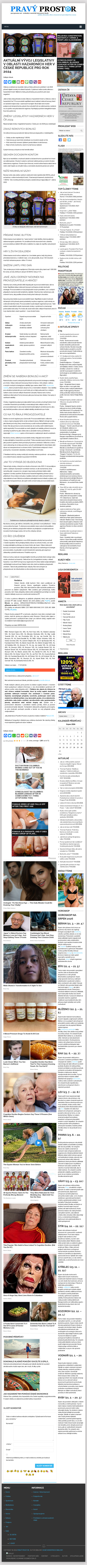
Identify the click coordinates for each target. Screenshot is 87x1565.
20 (70, 744)
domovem (76, 1079)
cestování (72, 1029)
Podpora (8, 1522)
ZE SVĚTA (13, 1535)
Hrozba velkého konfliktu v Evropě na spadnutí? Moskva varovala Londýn (71, 783)
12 (67, 740)
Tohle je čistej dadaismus (68, 235)
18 (63, 744)
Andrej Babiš (67, 625)
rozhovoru (64, 1029)
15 (78, 740)
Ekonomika (9, 1509)
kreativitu (77, 932)
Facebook (60, 140)
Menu (6, 26)
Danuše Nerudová (69, 617)
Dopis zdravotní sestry (67, 216)
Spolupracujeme (38, 1514)
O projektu (36, 1505)
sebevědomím (78, 953)
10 (60, 740)
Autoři (35, 1509)
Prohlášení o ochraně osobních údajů (21, 1558)
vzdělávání (66, 1287)
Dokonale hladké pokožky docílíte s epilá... (26, 1361)
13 (70, 740)
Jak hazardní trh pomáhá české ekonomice (25, 1394)
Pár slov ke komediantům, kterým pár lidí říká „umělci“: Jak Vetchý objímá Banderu (71, 202)
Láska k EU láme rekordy (68, 803)
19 (67, 744)
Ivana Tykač (67, 628)
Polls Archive (64, 649)
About (6, 577)
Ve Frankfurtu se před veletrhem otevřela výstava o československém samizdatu (71, 463)
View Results (70, 645)
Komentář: (10, 1423)
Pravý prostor (23, 1550)
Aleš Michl (66, 631)
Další (7, 1531)
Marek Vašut (67, 623)
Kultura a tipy (39, 55)
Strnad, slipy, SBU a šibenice (69, 242)
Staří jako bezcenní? (66, 862)
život (62, 1109)
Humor (8, 1514)
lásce (71, 987)
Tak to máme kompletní (68, 788)
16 (81, 740)
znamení (75, 1062)
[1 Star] (15, 741)
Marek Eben (67, 634)
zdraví (68, 959)
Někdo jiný (66, 637)
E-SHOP (12, 1543)
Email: (8, 1450)
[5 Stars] (24, 741)
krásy (67, 1187)
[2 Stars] (17, 741)
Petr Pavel (66, 614)
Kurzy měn (72, 563)
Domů (8, 1492)
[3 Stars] (19, 741)
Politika (8, 1496)
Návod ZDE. (50, 716)
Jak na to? (35, 676)
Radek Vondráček (69, 611)
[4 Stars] (22, 741)
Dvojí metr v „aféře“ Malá (68, 211)
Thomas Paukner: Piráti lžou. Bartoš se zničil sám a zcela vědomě (69, 832)
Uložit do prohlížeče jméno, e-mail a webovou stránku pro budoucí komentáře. (28, 1459)
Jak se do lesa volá (66, 827)
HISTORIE (13, 1539)
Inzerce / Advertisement (41, 1492)
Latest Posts (15, 577)
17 (60, 744)
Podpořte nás (37, 1496)
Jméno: (9, 1444)
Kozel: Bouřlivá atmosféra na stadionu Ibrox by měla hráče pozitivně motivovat (69, 422)
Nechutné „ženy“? (66, 223)
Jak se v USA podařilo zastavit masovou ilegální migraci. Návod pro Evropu (70, 764)
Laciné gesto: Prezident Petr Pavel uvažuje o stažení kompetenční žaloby (71, 251)
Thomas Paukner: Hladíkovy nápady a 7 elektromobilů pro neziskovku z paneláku (69, 771)
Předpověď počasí (74, 322)
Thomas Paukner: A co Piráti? (70, 230)
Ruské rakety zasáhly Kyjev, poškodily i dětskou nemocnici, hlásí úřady (71, 380)
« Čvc (60, 754)
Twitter (69, 140)
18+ (7, 1527)
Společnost (9, 1501)
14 (74, 740)
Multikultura (10, 1505)
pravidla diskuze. (44, 680)
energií (69, 953)
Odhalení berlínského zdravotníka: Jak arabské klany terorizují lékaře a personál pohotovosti (71, 822)
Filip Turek (66, 620)
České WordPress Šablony (52, 1550)
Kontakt (36, 1501)
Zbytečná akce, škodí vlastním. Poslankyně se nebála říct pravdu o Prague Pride (71, 798)
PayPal (47, 601)
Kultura (8, 1518)
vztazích (63, 946)
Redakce (19, 55)
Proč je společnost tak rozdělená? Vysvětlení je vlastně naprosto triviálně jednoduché (71, 844)
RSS (64, 140)
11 (63, 740)
